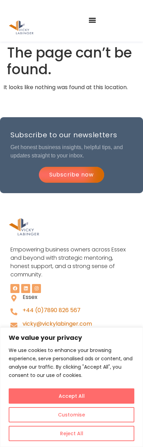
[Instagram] (36, 288)
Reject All (71, 433)
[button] (92, 20)
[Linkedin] (25, 288)
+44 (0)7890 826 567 (52, 310)
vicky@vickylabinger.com (57, 324)
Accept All (72, 396)
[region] (71, 387)
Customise (71, 414)
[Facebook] (14, 288)
